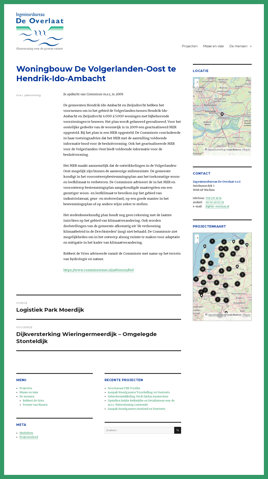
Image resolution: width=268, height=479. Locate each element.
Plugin (246, 149)
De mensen (238, 46)
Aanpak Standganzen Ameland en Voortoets (136, 409)
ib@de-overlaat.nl (217, 206)
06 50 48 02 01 (215, 202)
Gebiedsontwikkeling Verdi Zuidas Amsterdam (138, 396)
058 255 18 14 (214, 198)
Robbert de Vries (33, 400)
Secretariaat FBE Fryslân (124, 388)
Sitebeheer (26, 433)
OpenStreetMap (217, 149)
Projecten (190, 46)
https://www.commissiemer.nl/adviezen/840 (98, 270)
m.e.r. (19, 95)
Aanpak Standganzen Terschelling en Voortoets (139, 392)
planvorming (33, 95)
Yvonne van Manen (35, 404)
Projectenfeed (28, 437)
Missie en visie (213, 46)
